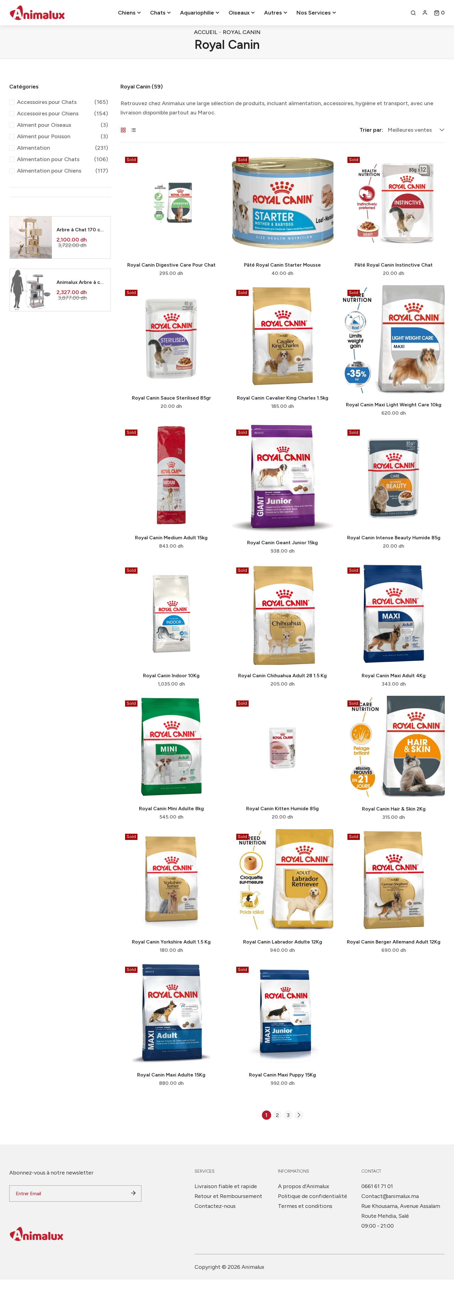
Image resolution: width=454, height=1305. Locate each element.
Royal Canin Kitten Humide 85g (282, 808)
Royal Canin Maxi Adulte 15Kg (171, 1075)
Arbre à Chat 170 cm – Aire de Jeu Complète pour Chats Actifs (81, 230)
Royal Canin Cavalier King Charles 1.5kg (282, 398)
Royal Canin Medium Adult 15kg (171, 538)
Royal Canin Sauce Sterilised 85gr (171, 398)
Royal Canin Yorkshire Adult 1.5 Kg (171, 942)
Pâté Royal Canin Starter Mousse (282, 265)
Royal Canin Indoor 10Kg (171, 675)
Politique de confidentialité (312, 1196)
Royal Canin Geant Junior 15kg (282, 543)
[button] (439, 12)
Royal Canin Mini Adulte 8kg (171, 808)
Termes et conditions (305, 1206)
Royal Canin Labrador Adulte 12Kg (282, 942)
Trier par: (371, 130)
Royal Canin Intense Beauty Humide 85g (393, 538)
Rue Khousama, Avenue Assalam (400, 1206)
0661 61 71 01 (377, 1186)
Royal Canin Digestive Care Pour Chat (171, 265)
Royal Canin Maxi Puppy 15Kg (282, 1075)
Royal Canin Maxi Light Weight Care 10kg (393, 405)
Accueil (205, 32)
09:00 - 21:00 (377, 1225)
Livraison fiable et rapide (226, 1186)
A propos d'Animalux (303, 1186)
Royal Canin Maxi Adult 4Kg (394, 675)
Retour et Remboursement (228, 1196)
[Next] (299, 1115)
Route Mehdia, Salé (385, 1216)
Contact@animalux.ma (390, 1196)
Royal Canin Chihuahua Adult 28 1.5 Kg (282, 675)
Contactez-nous (215, 1206)
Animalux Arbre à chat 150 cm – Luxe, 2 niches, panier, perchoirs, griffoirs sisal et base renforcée (81, 282)
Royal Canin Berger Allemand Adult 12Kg (393, 942)
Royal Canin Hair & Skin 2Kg (394, 809)
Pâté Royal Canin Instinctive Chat (394, 265)
